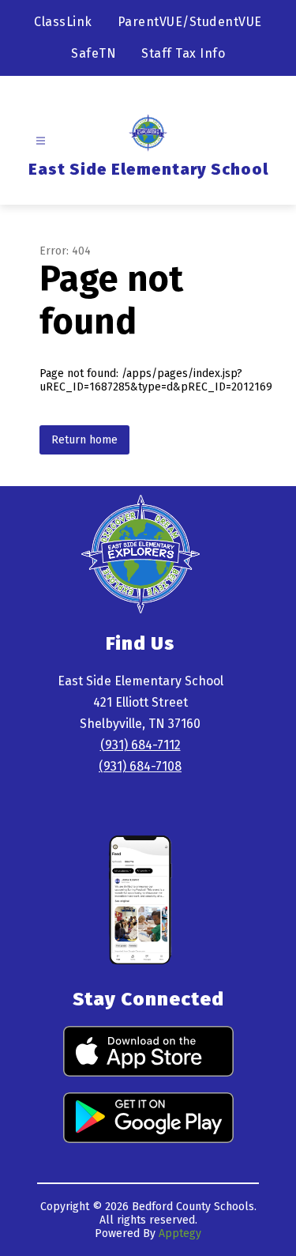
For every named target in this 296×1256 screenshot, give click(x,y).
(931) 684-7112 (140, 744)
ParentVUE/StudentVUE (190, 21)
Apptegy (180, 1233)
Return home (84, 440)
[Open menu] (41, 141)
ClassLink (63, 21)
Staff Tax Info (183, 53)
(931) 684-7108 (140, 766)
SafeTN (93, 53)
